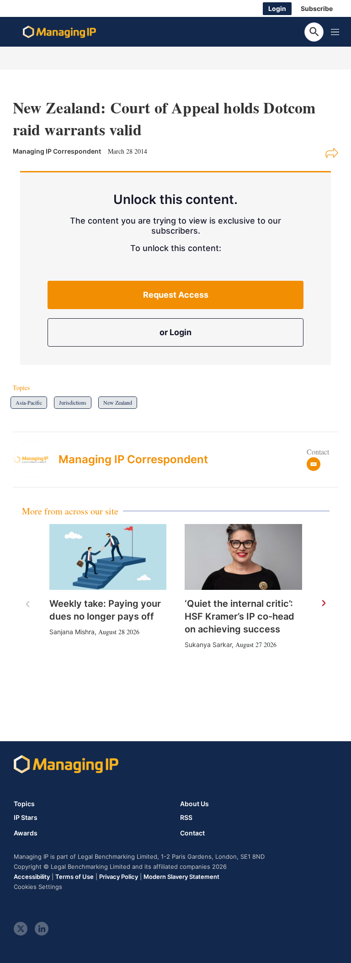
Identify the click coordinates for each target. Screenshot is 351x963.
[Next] (323, 603)
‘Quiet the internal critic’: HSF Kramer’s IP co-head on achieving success (239, 616)
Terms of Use (74, 876)
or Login (175, 332)
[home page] (59, 32)
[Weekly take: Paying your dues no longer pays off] (108, 557)
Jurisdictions (72, 402)
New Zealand (117, 402)
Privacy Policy (118, 876)
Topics (24, 804)
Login (277, 8)
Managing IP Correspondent (133, 459)
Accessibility (32, 876)
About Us (194, 804)
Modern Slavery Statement (181, 876)
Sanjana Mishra (72, 632)
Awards (25, 833)
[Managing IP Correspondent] (35, 459)
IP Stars (25, 817)
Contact (192, 833)
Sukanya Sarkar (208, 644)
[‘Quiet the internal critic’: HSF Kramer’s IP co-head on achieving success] (243, 557)
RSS (186, 817)
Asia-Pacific (29, 402)
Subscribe (317, 8)
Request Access (175, 295)
